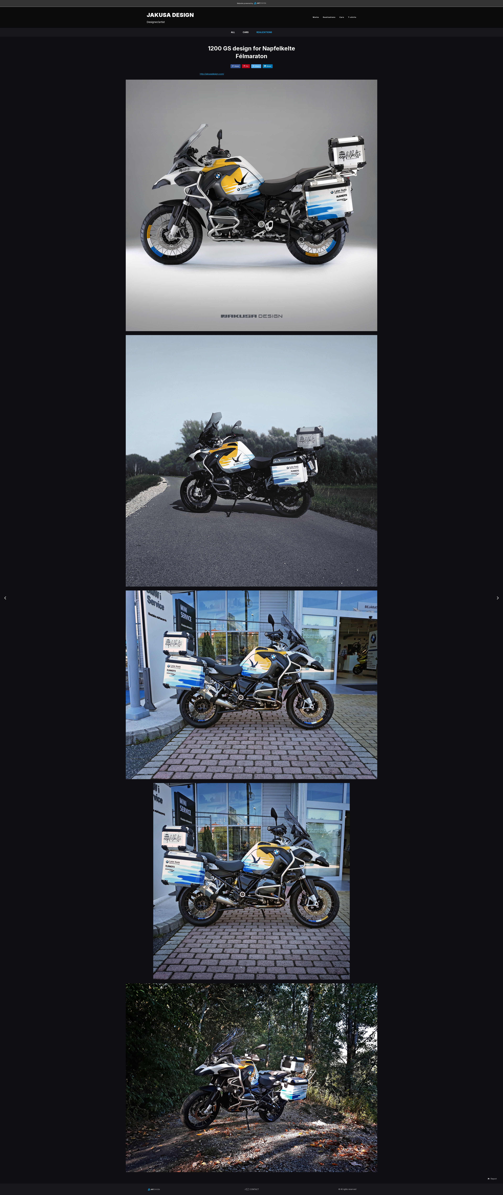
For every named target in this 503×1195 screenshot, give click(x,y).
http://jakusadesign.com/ (212, 74)
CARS (246, 32)
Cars (341, 17)
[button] (492, 1178)
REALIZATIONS (264, 32)
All (233, 32)
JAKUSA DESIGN (170, 15)
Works (316, 17)
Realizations (329, 17)
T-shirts (352, 17)
